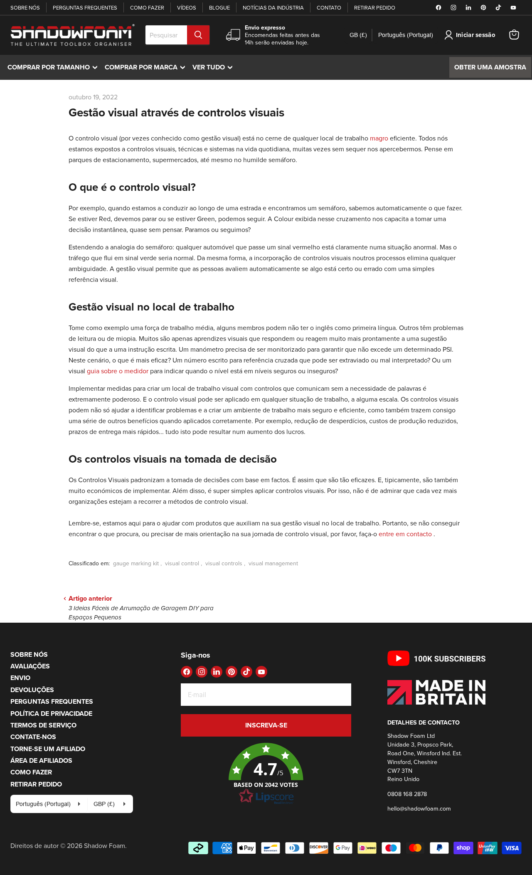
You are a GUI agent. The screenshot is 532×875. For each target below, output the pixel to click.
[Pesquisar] (198, 34)
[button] (266, 774)
